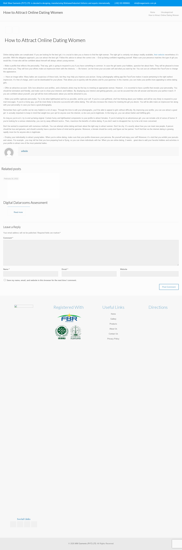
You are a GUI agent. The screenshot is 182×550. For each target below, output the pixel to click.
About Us (113, 329)
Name (6, 269)
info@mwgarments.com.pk (145, 3)
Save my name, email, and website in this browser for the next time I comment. (41, 280)
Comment (8, 238)
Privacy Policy (113, 339)
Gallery (113, 319)
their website (159, 55)
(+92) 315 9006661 (122, 3)
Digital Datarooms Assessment (25, 202)
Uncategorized (167, 12)
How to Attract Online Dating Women (164, 15)
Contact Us (113, 334)
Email (65, 269)
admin (24, 150)
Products (113, 324)
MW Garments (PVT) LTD (85, 543)
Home (152, 12)
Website (123, 269)
